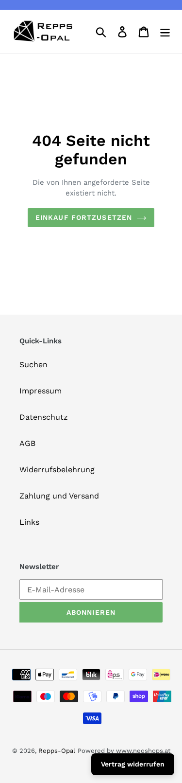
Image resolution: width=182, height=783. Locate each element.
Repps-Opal (56, 750)
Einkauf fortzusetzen (83, 217)
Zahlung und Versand (59, 495)
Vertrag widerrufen (133, 764)
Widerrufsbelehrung (57, 469)
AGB (27, 443)
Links (29, 522)
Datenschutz (43, 417)
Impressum (40, 390)
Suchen (33, 364)
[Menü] (165, 31)
